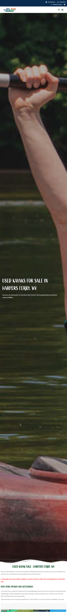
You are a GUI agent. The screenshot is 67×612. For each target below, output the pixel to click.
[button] (62, 9)
